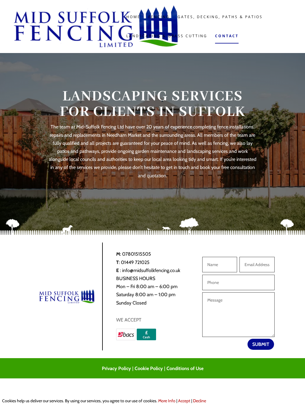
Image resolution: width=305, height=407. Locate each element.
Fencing (159, 17)
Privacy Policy (116, 368)
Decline (199, 400)
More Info (166, 400)
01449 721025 (135, 262)
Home (133, 17)
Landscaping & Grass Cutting (166, 36)
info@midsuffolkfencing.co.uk (151, 270)
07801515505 (136, 254)
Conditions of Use (184, 368)
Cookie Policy (149, 368)
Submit (260, 344)
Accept (184, 400)
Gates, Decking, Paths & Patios (220, 17)
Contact (227, 36)
